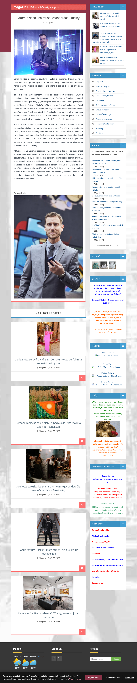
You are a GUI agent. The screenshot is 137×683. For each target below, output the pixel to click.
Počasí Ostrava (107, 373)
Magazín (49, 23)
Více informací (75, 679)
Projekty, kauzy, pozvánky (106, 91)
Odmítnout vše (113, 677)
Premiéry (99, 128)
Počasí (41, 657)
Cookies (99, 133)
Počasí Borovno (108, 382)
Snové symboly (102, 110)
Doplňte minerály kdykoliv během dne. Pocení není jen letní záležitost (111, 60)
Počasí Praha (108, 352)
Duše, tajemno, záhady (105, 105)
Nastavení (129, 677)
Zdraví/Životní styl (103, 114)
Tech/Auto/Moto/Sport (105, 124)
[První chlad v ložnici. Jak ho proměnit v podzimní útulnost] (96, 265)
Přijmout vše (94, 677)
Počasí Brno (108, 364)
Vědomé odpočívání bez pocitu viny (107, 202)
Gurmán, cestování (104, 119)
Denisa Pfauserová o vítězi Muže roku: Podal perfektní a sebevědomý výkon (111, 50)
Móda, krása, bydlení (104, 96)
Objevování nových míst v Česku (106, 196)
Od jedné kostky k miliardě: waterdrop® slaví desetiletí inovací (109, 16)
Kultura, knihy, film (103, 86)
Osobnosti (100, 100)
